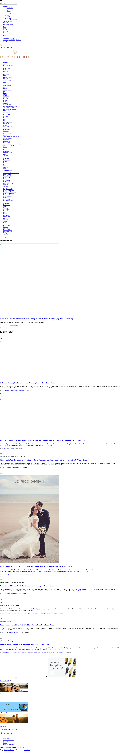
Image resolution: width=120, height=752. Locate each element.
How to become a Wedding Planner (12, 144)
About (5, 28)
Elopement (6, 88)
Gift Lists (5, 219)
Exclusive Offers (7, 181)
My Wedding (6, 199)
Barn (4, 87)
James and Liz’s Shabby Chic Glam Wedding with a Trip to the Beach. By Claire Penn (36, 566)
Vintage (5, 93)
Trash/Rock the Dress (8, 107)
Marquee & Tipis (7, 103)
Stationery (5, 131)
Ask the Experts (7, 138)
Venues (5, 147)
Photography (6, 233)
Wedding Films (7, 90)
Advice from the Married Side (11, 136)
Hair (4, 164)
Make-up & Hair (7, 126)
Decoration (6, 117)
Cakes (4, 206)
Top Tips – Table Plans (9, 605)
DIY (4, 91)
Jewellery (5, 125)
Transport (5, 235)
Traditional (6, 96)
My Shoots (6, 197)
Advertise (5, 31)
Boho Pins (6, 149)
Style (8, 15)
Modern (5, 94)
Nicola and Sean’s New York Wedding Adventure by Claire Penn (27, 625)
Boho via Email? (4, 681)
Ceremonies (6, 209)
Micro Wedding (7, 85)
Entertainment (6, 215)
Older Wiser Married (8, 183)
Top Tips (5, 155)
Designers (5, 161)
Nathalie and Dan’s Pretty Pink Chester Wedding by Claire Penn (27, 586)
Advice (5, 135)
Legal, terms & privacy (9, 744)
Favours (5, 119)
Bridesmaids (6, 160)
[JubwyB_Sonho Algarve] (14, 692)
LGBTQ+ (5, 98)
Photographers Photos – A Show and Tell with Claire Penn (24, 644)
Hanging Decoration (8, 122)
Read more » (52, 387)
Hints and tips (6, 141)
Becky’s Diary (7, 174)
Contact (5, 32)
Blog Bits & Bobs (7, 189)
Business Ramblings (8, 193)
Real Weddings (10, 8)
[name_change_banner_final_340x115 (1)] (14, 701)
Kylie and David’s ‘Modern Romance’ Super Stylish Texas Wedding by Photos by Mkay (36, 319)
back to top (3, 726)
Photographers (5, 652)
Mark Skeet (27, 750)
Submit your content (8, 38)
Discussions (6, 139)
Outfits (5, 128)
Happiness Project (8, 24)
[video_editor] (14, 711)
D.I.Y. (8, 9)
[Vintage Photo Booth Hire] (7, 712)
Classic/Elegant (7, 104)
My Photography (7, 196)
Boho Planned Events (8, 190)
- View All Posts (7, 21)
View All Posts (4, 83)
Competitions (6, 180)
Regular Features (11, 16)
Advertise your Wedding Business (12, 40)
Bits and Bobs (7, 114)
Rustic (5, 101)
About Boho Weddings (9, 37)
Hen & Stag (6, 224)
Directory (5, 22)
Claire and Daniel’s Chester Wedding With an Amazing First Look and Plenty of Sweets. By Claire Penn (43, 460)
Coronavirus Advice (8, 133)
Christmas (5, 116)
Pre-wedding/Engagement (10, 106)
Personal (9, 18)
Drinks (5, 213)
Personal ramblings (8, 200)
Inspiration (9, 14)
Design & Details (7, 152)
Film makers (6, 216)
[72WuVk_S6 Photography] (14, 722)
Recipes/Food (6, 129)
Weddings (5, 6)
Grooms (5, 162)
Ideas (4, 154)
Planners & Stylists (8, 231)
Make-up (5, 167)
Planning (9, 11)
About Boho (6, 738)
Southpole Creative (9, 750)
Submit (5, 30)
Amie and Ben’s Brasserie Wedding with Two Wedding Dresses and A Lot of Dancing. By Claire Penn (42, 440)
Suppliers (49, 652)
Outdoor (5, 97)
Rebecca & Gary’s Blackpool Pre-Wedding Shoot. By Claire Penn (27, 383)
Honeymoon (6, 142)
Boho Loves (6, 177)
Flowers (5, 120)
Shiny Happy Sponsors (40, 652)
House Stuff (6, 123)
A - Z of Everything (12, 19)
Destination (6, 100)
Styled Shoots (6, 110)
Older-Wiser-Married (8, 145)
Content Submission (8, 740)
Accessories (6, 158)
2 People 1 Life (7, 112)
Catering (5, 208)
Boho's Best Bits (7, 176)
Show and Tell (7, 184)
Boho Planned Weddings (9, 109)
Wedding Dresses (7, 170)
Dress (4, 212)
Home (4, 27)
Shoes (4, 168)
